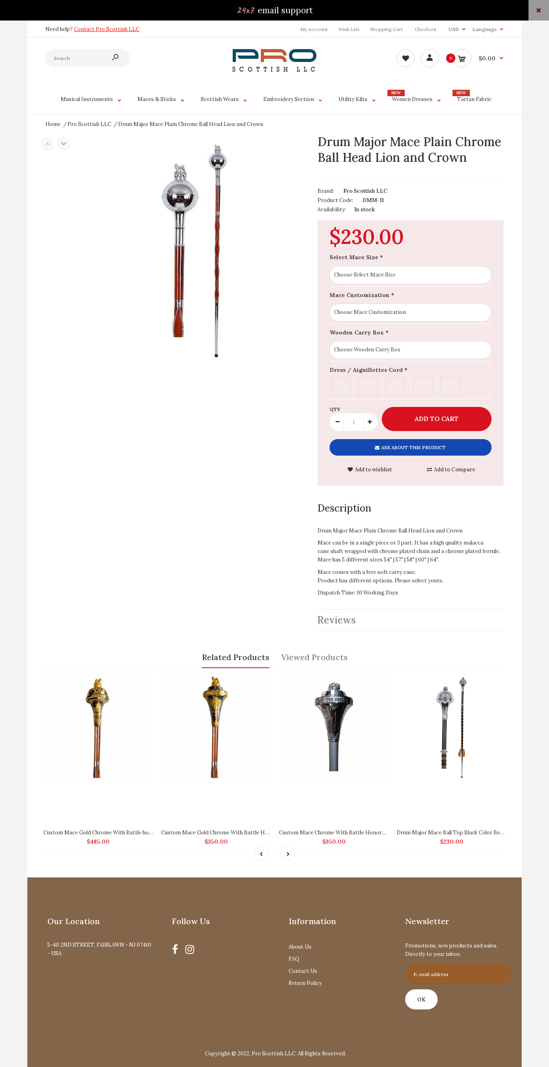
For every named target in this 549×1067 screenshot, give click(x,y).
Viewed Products (314, 657)
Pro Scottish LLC (365, 191)
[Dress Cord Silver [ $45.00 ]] (341, 386)
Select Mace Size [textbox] (356, 257)
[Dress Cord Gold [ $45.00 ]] (368, 386)
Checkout (425, 29)
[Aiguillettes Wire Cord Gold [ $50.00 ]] (423, 386)
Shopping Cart (386, 29)
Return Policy (305, 983)
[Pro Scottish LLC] (274, 69)
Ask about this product (413, 447)
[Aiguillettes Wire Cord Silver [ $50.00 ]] (396, 386)
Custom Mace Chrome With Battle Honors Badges (341, 832)
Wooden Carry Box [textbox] (359, 332)
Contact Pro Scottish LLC (106, 29)
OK (421, 999)
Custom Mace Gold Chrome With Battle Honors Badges (230, 832)
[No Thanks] (450, 386)
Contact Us (303, 971)
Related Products (235, 657)
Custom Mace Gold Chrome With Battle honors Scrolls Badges (120, 832)
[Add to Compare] (143, 682)
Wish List (348, 29)
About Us (300, 946)
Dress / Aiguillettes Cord (369, 370)
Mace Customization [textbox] (362, 295)
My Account (314, 29)
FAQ (294, 959)
